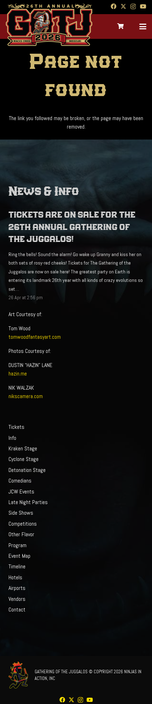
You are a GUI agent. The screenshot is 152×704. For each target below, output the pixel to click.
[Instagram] (133, 7)
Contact (16, 609)
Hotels (15, 577)
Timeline (16, 566)
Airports (16, 588)
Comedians (19, 480)
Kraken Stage (22, 448)
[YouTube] (143, 6)
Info (12, 438)
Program (17, 545)
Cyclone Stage (23, 459)
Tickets (16, 427)
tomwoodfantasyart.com (34, 337)
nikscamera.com (25, 396)
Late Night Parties (28, 502)
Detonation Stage (27, 470)
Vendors (16, 599)
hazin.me (17, 373)
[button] (143, 26)
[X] (123, 6)
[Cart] (121, 26)
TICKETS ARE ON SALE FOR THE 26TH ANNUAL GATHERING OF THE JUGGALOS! (71, 227)
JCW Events (21, 491)
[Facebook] (113, 6)
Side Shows (20, 512)
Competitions (22, 523)
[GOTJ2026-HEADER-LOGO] (49, 25)
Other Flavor (21, 534)
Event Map (19, 556)
